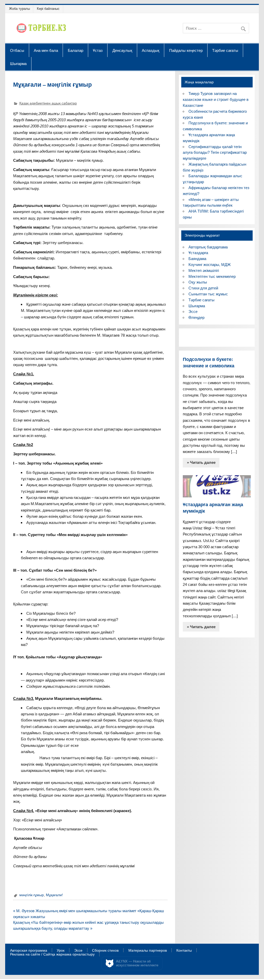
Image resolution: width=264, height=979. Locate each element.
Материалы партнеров (147, 950)
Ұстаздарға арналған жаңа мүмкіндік (213, 507)
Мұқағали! (54, 895)
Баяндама (197, 258)
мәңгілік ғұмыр (31, 895)
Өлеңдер (196, 317)
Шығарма (18, 63)
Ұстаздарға (198, 252)
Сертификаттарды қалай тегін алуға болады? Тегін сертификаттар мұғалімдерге (215, 152)
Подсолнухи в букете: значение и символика (208, 362)
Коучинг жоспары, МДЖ (209, 264)
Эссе (192, 311)
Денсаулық (122, 50)
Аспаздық (150, 50)
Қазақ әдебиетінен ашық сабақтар (48, 103)
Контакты (184, 950)
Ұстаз (98, 50)
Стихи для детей (203, 288)
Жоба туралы (19, 9)
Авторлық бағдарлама (208, 247)
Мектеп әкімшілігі (203, 270)
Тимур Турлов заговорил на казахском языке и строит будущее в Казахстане (216, 99)
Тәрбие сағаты (225, 50)
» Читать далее (201, 462)
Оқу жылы (197, 282)
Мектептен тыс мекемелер (212, 276)
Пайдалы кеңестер (186, 50)
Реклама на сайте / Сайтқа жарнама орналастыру (52, 954)
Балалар (75, 50)
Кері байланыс (48, 9)
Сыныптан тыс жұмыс (208, 294)
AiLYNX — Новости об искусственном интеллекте (137, 963)
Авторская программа (28, 950)
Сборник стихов (105, 950)
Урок (60, 950)
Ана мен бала (46, 50)
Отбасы (17, 50)
